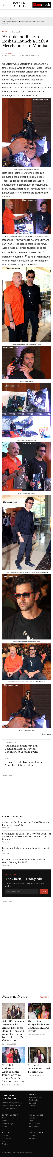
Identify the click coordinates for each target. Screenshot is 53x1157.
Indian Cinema (34, 1124)
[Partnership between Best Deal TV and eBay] (39, 1055)
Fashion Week (34, 1126)
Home (4, 19)
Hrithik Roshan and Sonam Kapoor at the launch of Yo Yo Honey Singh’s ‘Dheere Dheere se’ (13, 1073)
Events (4, 1121)
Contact (32, 1135)
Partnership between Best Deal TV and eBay (39, 1068)
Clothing (32, 1106)
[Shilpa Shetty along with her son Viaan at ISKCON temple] (39, 1011)
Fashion (33, 1094)
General (5, 1135)
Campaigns (33, 1103)
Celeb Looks (33, 1100)
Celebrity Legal (7, 1124)
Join (44, 891)
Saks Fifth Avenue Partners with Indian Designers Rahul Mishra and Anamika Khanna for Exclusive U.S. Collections (13, 1031)
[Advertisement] (26, 794)
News (12, 19)
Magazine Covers (35, 1097)
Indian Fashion (19, 4)
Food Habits (6, 1138)
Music (4, 1126)
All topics (32, 1138)
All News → (45, 997)
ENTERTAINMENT (10, 1115)
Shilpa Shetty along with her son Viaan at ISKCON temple (39, 1026)
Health (5, 1132)
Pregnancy (6, 1144)
